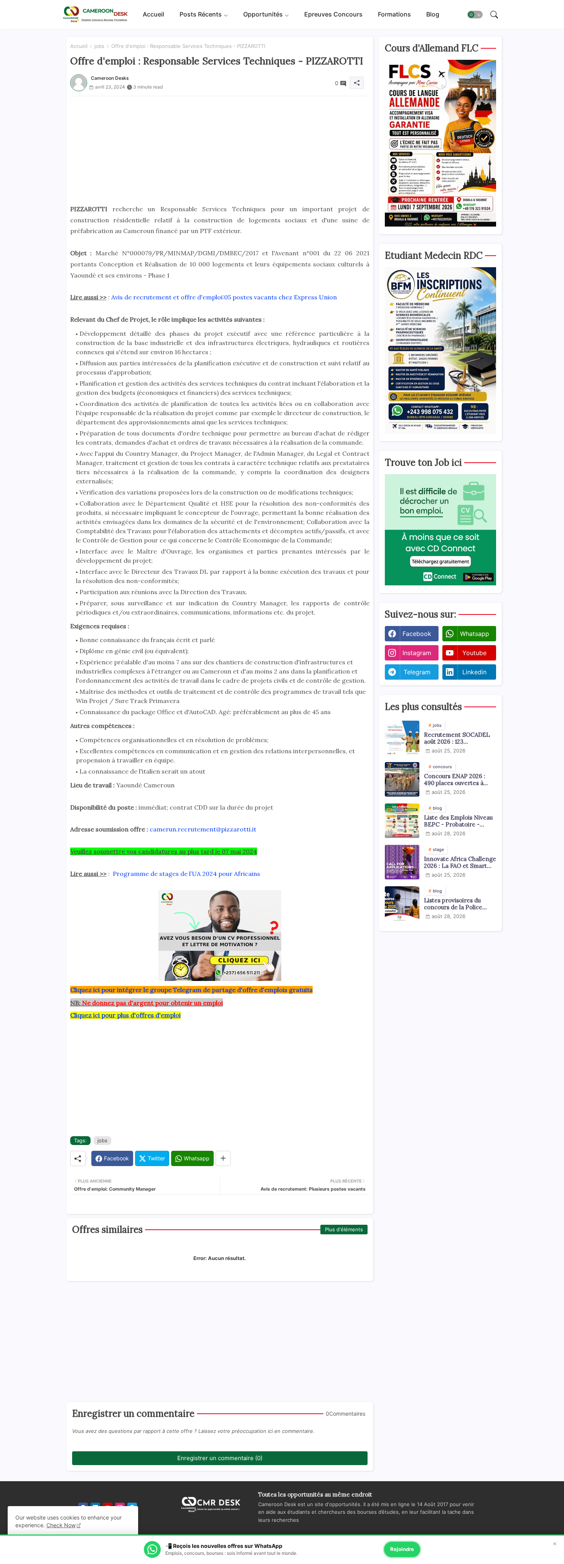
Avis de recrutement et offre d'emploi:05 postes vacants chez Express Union (224, 297)
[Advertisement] (219, 150)
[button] (475, 14)
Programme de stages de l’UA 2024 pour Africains (186, 873)
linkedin (474, 672)
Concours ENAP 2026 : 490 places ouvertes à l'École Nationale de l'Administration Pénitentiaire (454, 780)
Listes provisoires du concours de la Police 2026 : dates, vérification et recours (457, 904)
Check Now (61, 1525)
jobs (99, 46)
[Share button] (223, 1158)
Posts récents (201, 14)
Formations (394, 14)
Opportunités (263, 14)
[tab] (153, 14)
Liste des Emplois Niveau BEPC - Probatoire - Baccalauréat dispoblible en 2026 (458, 821)
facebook (416, 633)
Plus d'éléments (344, 1229)
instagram (416, 653)
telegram (417, 672)
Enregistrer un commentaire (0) (219, 1458)
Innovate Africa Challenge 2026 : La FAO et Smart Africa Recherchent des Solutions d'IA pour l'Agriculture (460, 862)
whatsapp (474, 633)
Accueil (153, 14)
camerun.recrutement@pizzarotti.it (203, 829)
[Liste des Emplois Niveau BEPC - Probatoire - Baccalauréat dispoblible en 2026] (402, 820)
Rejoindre (402, 1549)
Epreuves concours (333, 14)
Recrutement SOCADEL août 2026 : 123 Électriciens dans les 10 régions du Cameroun (457, 738)
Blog (432, 14)
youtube (474, 653)
